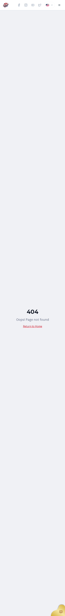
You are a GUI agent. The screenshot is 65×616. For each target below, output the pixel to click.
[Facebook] (19, 5)
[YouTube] (33, 5)
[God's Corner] (58, 609)
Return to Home (32, 326)
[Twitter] (40, 5)
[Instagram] (26, 5)
